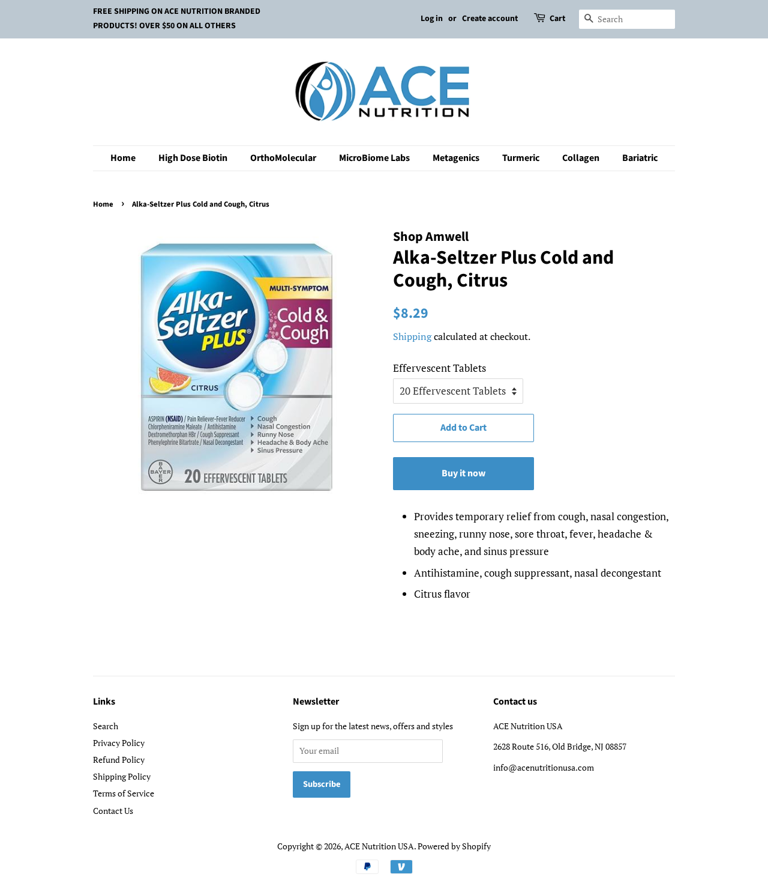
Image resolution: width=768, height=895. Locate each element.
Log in (432, 19)
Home (123, 158)
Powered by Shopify (454, 846)
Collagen (580, 158)
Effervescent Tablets (439, 368)
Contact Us (113, 810)
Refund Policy (119, 759)
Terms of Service (123, 793)
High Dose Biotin (192, 158)
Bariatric (640, 158)
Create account (490, 19)
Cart (557, 19)
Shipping (412, 336)
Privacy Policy (119, 742)
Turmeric (520, 158)
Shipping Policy (122, 776)
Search (105, 726)
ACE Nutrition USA (379, 846)
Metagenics (456, 158)
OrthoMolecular (283, 158)
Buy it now (463, 473)
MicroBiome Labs (374, 158)
